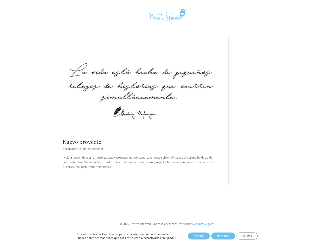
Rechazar (223, 236)
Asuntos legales (204, 224)
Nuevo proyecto (82, 142)
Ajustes (247, 236)
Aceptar (199, 236)
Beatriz (72, 149)
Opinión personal (91, 149)
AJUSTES (171, 237)
